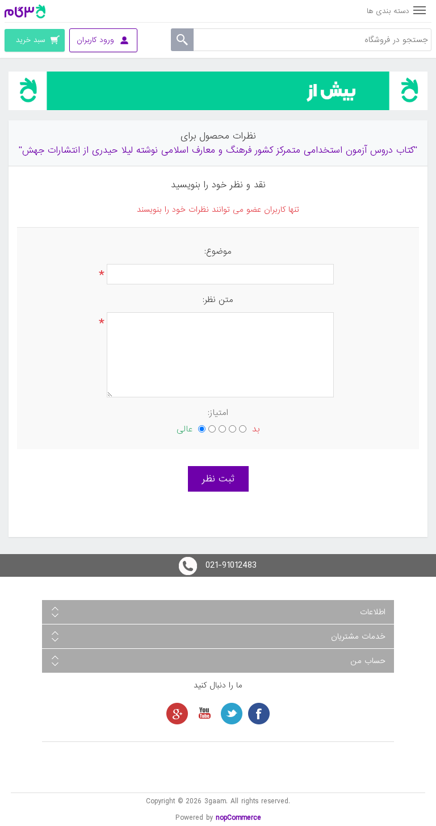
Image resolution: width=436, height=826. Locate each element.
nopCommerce (238, 817)
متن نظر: (218, 300)
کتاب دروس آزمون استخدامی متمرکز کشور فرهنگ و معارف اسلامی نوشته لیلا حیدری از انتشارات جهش (218, 150)
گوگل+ (177, 713)
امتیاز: (218, 413)
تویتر (231, 713)
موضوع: (218, 251)
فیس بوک (259, 713)
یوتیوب (204, 713)
